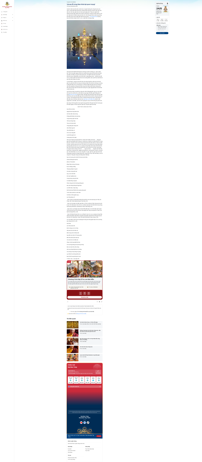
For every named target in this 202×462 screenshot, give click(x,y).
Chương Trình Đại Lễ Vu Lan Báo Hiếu (81, 279)
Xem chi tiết (162, 33)
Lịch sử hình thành (71, 450)
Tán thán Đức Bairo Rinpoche (86, 346)
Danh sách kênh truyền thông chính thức (76, 443)
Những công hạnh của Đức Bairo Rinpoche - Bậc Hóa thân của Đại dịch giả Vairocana (90, 331)
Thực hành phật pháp (89, 448)
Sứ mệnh (69, 448)
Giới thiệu (70, 446)
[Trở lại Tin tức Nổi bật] (68, 302)
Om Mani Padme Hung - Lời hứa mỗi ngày (89, 322)
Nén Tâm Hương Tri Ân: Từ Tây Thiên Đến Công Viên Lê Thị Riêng (90, 339)
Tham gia (99, 436)
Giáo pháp (87, 446)
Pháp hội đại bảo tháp (72, 457)
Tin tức (69, 455)
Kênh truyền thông (72, 441)
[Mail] (99, 302)
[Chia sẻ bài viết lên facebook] (97, 302)
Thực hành (87, 450)
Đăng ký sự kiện (84, 297)
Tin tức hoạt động (71, 459)
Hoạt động (70, 452)
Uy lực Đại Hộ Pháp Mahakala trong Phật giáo (90, 355)
